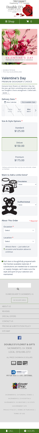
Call (10, 430)
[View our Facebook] (19, 339)
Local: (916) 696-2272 (19, 351)
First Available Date (28, 102)
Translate (26, 3)
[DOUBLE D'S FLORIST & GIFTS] (19, 16)
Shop (11, 21)
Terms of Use (19, 413)
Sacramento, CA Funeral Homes (18, 395)
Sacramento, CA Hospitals (19, 398)
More (5, 93)
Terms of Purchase (26, 410)
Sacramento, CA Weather (15, 402)
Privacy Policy (9, 410)
